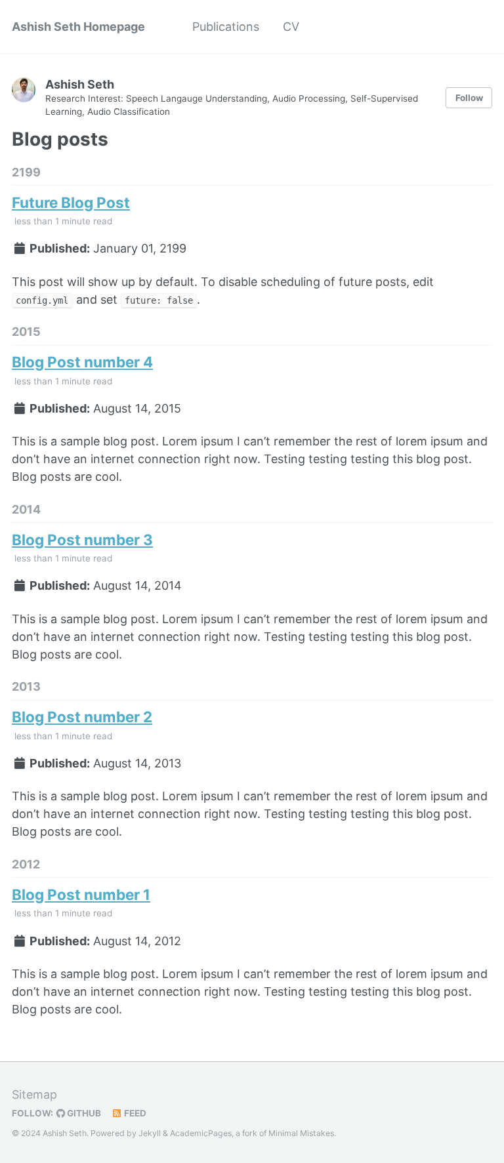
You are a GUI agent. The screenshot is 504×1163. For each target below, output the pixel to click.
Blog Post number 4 (82, 362)
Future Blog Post (71, 202)
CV (291, 26)
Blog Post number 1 (81, 894)
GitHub (83, 1113)
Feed (134, 1113)
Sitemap (34, 1094)
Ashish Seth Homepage (78, 26)
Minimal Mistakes (301, 1133)
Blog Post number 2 (82, 716)
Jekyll (149, 1133)
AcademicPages (201, 1133)
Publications (225, 26)
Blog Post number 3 (82, 539)
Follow (469, 97)
